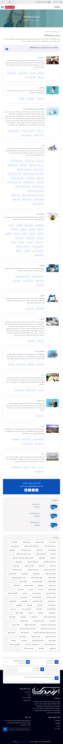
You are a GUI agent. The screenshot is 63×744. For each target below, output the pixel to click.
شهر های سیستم (28, 225)
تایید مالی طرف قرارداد (12, 165)
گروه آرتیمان (55, 32)
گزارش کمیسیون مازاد (28, 281)
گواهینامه (57, 723)
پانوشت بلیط (11, 364)
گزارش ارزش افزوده (26, 200)
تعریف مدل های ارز (29, 161)
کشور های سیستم (39, 225)
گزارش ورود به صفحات (26, 135)
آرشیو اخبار (57, 720)
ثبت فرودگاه (32, 234)
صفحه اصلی (28, 692)
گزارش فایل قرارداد (11, 73)
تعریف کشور (40, 605)
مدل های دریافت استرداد (17, 161)
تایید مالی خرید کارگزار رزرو (14, 174)
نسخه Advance (35, 513)
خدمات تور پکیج (39, 242)
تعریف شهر (29, 605)
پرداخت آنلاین (23, 165)
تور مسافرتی (40, 401)
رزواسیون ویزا (22, 99)
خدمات (58, 726)
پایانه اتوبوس (27, 251)
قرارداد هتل (40, 77)
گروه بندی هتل (15, 439)
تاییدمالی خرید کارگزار (38, 169)
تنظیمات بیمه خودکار (31, 390)
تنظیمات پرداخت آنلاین (38, 251)
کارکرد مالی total (15, 195)
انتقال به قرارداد (16, 200)
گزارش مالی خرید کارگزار (38, 187)
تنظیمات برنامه (39, 351)
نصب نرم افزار (10, 7)
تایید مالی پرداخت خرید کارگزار (24, 169)
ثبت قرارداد (41, 58)
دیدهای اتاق (8, 234)
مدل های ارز (13, 242)
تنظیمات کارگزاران (39, 281)
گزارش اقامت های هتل (38, 439)
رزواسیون (41, 88)
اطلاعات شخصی (39, 309)
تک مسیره (41, 467)
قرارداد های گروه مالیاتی (38, 204)
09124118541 (36, 668)
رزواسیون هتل (40, 99)
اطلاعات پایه (40, 214)
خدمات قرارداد (30, 242)
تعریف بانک (21, 242)
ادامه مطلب (37, 507)
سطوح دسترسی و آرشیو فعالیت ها (33, 109)
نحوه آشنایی (40, 229)
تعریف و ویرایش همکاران (37, 276)
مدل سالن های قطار (38, 255)
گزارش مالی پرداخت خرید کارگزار (22, 187)
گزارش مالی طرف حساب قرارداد (14, 182)
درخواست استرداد (30, 178)
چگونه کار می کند (26, 697)
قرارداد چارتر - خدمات (30, 77)
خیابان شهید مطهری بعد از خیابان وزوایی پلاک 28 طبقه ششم (39, 677)
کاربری (42, 295)
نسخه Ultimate (35, 522)
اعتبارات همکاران (16, 281)
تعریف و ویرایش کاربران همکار (22, 276)
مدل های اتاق (17, 234)
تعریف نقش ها (40, 131)
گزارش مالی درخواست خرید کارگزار (35, 191)
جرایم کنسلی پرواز (39, 471)
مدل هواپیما (23, 229)
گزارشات (41, 319)
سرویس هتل (40, 238)
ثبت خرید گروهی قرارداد (29, 182)
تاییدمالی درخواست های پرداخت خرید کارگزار (33, 174)
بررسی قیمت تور (39, 416)
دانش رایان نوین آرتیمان (24, 742)
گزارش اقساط (40, 182)
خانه (37, 20)
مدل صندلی (40, 234)
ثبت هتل (25, 234)
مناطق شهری (19, 225)
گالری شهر (11, 225)
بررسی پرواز (26, 467)
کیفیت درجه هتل (19, 238)
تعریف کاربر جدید (29, 309)
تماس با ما (57, 729)
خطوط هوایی (32, 229)
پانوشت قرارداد (40, 364)
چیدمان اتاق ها (14, 229)
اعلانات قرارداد (31, 364)
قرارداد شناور (40, 73)
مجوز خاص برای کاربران (14, 131)
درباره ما (28, 695)
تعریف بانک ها (40, 161)
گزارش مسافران (31, 341)
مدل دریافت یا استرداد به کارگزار (36, 165)
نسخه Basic (36, 504)
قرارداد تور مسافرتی (22, 73)
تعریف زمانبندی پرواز (16, 467)
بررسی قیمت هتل (39, 444)
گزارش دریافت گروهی (38, 200)
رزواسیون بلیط (31, 99)
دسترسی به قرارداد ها (38, 135)
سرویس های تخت (30, 238)
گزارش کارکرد (40, 341)
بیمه (43, 375)
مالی (43, 146)
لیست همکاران (40, 285)
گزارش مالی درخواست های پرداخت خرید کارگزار (32, 195)
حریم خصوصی (27, 700)
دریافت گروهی (40, 178)
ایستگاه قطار (18, 251)
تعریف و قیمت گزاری (27, 444)
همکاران (41, 266)
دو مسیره (34, 467)
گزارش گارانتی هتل (26, 439)
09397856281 (56, 2)
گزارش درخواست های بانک (17, 178)
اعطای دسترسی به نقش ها (28, 131)
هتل (43, 426)
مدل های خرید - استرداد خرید (22, 247)
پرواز (43, 454)
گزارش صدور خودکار (19, 390)
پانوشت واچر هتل (21, 364)
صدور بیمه (41, 390)
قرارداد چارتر (32, 73)
